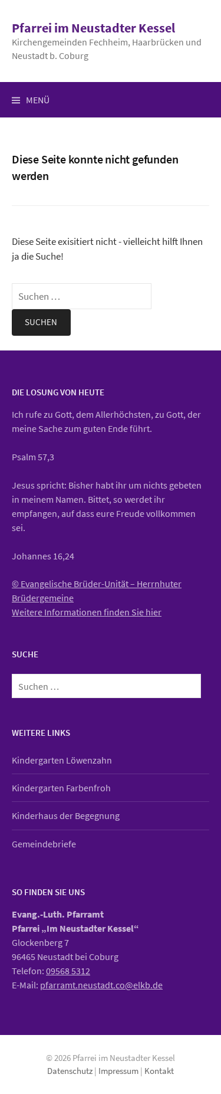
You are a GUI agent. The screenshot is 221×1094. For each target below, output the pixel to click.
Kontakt (159, 1070)
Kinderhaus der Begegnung (66, 815)
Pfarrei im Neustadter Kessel (93, 27)
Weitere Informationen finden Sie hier (86, 612)
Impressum (118, 1070)
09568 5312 (68, 971)
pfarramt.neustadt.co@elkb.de (101, 985)
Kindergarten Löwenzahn (62, 760)
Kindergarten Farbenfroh (61, 788)
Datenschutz (70, 1070)
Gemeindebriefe (44, 844)
